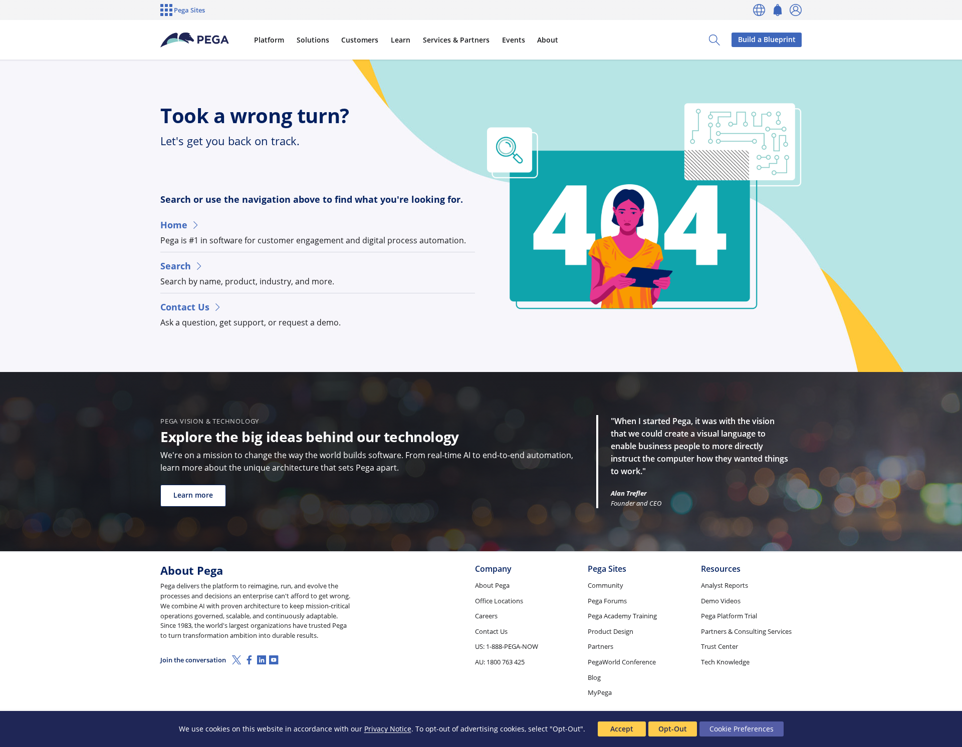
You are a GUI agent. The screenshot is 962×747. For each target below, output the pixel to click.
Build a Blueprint (767, 39)
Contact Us (184, 306)
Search (175, 265)
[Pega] (194, 40)
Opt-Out (672, 728)
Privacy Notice (387, 728)
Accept (621, 728)
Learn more (193, 495)
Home (173, 224)
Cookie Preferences (741, 728)
